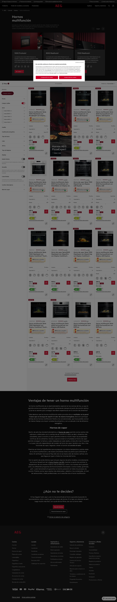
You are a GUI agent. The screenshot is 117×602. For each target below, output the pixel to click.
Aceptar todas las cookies (70, 77)
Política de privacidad (63, 73)
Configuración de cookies (47, 77)
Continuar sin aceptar (79, 62)
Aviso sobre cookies (53, 73)
